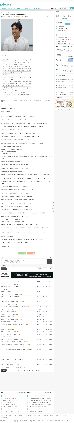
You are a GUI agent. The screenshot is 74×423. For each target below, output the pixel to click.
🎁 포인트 (57, 8)
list (53, 207)
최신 (71, 46)
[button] (62, 1)
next (53, 208)
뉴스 (30, 8)
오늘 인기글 (3, 8)
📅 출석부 (51, 8)
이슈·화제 (58, 16)
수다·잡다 (58, 15)
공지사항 (51, 415)
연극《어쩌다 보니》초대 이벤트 (64, 109)
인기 (64, 46)
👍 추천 (18, 16)
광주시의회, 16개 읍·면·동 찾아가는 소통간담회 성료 (62, 70)
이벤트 (39, 8)
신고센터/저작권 (29, 415)
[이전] (56, 109)
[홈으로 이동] (6, 4)
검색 (72, 8)
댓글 (53, 210)
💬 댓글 (22, 16)
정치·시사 (63, 16)
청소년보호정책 (37, 415)
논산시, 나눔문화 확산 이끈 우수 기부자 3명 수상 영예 (62, 65)
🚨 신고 (26, 16)
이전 (45, 268)
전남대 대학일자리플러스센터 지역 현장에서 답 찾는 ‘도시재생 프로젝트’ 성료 (62, 50)
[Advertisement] (60, 4)
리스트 (39, 268)
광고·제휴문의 (45, 415)
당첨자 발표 (58, 415)
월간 (24, 392)
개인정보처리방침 (9, 415)
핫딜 (14, 8)
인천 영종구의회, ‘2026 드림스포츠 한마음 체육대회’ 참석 (62, 55)
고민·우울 (69, 15)
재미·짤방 (69, 16)
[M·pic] (7, 1)
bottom (53, 212)
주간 (21, 392)
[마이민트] (2, 1)
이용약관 (1, 415)
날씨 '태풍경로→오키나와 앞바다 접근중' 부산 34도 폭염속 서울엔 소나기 (62, 60)
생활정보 (19, 8)
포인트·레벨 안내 (4, 417)
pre (53, 205)
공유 (47, 16)
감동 (63, 15)
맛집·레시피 (25, 8)
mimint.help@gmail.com (58, 420)
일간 (17, 392)
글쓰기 (3, 268)
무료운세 (35, 8)
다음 (51, 268)
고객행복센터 (65, 415)
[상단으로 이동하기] (52, 370)
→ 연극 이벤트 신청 (5, 276)
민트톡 (57, 11)
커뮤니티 (10, 8)
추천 (68, 46)
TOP (53, 204)
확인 (49, 261)
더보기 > (71, 97)
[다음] (73, 109)
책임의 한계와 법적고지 (19, 415)
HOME (53, 202)
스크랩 (51, 16)
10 (36, 370)
